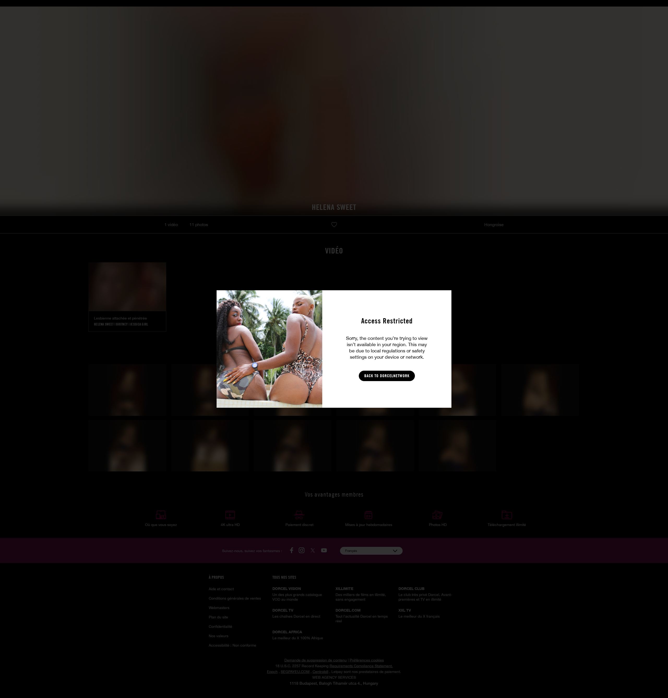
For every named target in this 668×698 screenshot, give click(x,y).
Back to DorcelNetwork (386, 375)
